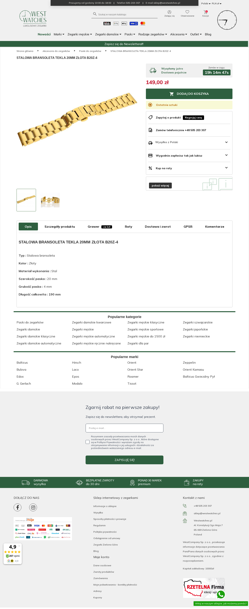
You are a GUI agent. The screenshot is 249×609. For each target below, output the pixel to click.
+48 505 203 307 (203, 505)
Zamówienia (100, 578)
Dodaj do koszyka (189, 94)
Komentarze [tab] (214, 226)
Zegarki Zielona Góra (105, 544)
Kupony (97, 597)
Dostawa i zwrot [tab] (158, 226)
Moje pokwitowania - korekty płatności (115, 584)
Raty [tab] (128, 226)
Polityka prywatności (105, 531)
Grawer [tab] (99, 226)
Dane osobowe (102, 565)
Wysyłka (98, 512)
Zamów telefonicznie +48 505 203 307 (181, 130)
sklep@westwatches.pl (207, 513)
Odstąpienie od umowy (106, 538)
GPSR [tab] (188, 226)
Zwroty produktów (103, 571)
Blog (96, 551)
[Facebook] (17, 507)
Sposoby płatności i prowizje (109, 519)
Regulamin (99, 525)
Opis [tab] (28, 226)
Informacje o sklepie (105, 506)
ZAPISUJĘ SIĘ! (125, 460)
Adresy (97, 591)
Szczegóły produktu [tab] (60, 226)
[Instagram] (33, 507)
